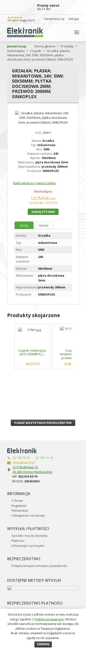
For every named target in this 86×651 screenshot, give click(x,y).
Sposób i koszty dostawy (29, 535)
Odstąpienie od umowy (28, 515)
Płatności (17, 540)
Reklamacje (19, 510)
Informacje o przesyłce (27, 545)
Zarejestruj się (54, 19)
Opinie (43, 225)
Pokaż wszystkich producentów (43, 423)
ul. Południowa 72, (26, 467)
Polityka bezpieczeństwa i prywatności (39, 566)
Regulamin (19, 505)
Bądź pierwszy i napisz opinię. (34, 183)
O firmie (17, 500)
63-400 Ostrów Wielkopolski (32, 472)
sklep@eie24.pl (24, 462)
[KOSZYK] (66, 32)
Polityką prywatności (49, 619)
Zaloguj (73, 19)
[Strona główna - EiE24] (25, 32)
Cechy (24, 225)
